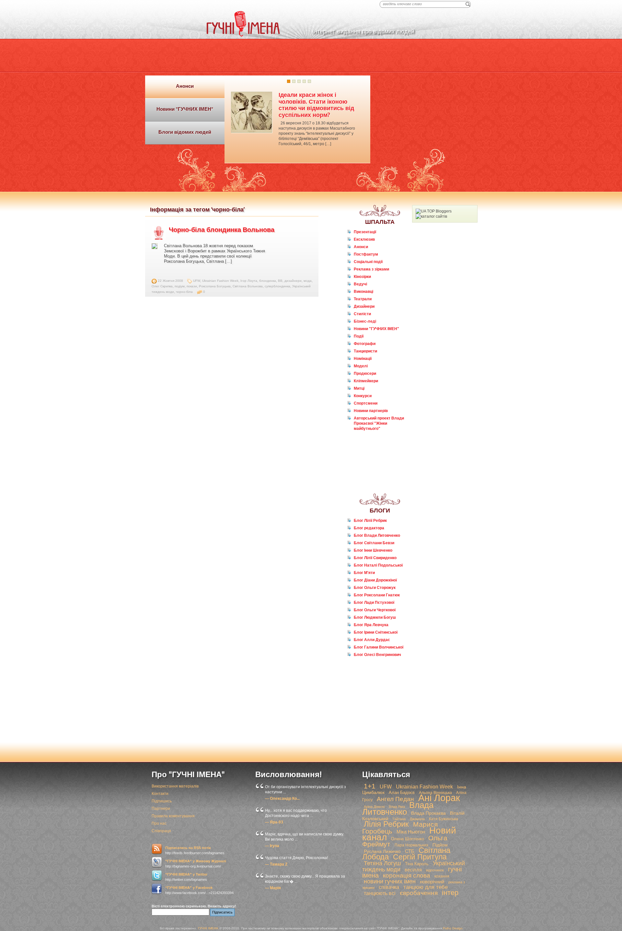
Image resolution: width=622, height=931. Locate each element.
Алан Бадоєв (402, 792)
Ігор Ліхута (248, 280)
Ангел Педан (395, 799)
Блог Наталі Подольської (378, 565)
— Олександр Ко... (282, 798)
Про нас (159, 823)
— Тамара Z (276, 864)
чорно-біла (184, 291)
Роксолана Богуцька (215, 286)
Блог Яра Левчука (371, 625)
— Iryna (272, 846)
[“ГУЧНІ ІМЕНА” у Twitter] (157, 875)
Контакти (160, 793)
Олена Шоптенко (407, 838)
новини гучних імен (390, 881)
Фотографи (364, 343)
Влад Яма (397, 807)
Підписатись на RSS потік (188, 848)
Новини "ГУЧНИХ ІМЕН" (376, 329)
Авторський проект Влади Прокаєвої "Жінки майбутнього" (379, 423)
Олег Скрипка (162, 286)
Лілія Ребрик (386, 824)
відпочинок (435, 870)
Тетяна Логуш (382, 863)
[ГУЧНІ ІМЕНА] (243, 35)
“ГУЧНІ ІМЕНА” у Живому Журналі (195, 861)
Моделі (361, 366)
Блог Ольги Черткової (375, 610)
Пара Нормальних (411, 845)
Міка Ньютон (411, 831)
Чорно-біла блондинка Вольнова (221, 230)
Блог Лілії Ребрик (370, 520)
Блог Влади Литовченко (377, 535)
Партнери (161, 808)
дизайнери (293, 280)
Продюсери (365, 373)
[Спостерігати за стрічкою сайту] (157, 849)
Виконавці (363, 291)
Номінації (363, 358)
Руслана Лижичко (382, 851)
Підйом (440, 844)
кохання (441, 876)
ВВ (280, 280)
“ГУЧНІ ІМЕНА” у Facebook (189, 888)
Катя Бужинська (443, 819)
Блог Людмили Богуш (375, 617)
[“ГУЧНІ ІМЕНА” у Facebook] (157, 889)
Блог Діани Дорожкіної (375, 580)
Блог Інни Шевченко (373, 550)
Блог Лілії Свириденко (375, 558)
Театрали (363, 299)
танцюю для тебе (425, 887)
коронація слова (406, 875)
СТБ (409, 851)
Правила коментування (173, 816)
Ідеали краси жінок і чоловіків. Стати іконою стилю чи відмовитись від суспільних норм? (316, 104)
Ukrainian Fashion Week (220, 280)
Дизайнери (364, 306)
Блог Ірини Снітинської (375, 632)
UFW (196, 280)
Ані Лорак (439, 797)
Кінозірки (362, 276)
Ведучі (360, 284)
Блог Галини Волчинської (378, 647)
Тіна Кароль (417, 863)
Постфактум (366, 254)
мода (308, 280)
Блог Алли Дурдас (372, 640)
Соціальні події (368, 261)
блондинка (267, 280)
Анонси (361, 247)
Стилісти (362, 314)
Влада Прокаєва (428, 813)
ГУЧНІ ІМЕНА (208, 928)
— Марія (273, 888)
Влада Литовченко (397, 808)
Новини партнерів (371, 410)
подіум (180, 286)
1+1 (369, 786)
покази (192, 286)
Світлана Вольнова (248, 286)
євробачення (419, 893)
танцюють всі (380, 893)
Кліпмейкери (366, 381)
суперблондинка (277, 286)
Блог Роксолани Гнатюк (377, 595)
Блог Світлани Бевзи (374, 543)
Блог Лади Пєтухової (374, 602)
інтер (450, 893)
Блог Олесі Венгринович (377, 654)
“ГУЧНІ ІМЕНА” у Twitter (186, 874)
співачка (389, 887)
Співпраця (161, 831)
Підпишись (162, 801)
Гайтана (399, 819)
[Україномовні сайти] (431, 216)
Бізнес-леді (365, 321)
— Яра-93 (274, 822)
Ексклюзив (364, 239)
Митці (359, 388)
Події (358, 336)
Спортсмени (365, 403)
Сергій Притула (420, 857)
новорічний (432, 881)
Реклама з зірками (371, 269)
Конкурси (363, 396)
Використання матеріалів (175, 786)
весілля (413, 869)
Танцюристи (365, 351)
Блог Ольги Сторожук (375, 587)
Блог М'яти (364, 572)
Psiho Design (453, 928)
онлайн (365, 441)
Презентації (365, 232)
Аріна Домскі (374, 807)
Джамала (417, 819)
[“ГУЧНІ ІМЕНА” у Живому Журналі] (157, 862)
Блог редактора (369, 528)
